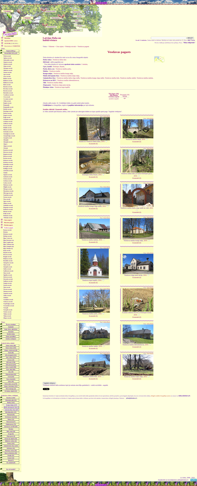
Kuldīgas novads (7, 168)
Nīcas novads (6, 199)
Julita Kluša (106, 116)
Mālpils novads (7, 187)
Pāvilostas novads (8, 209)
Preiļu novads (7, 213)
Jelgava (5, 144)
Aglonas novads (7, 58)
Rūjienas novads (7, 258)
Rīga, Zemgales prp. (8, 246)
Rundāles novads (8, 260)
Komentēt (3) (136, 347)
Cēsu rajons (60, 46)
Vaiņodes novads (7, 293)
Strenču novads (7, 285)
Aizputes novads (7, 62)
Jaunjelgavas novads (8, 134)
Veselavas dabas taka (59, 60)
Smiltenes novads (8, 281)
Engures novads (7, 115)
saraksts (11, 41)
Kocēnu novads (7, 158)
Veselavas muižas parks (63, 69)
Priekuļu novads (8, 217)
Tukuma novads (7, 291)
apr (125, 98)
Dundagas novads (8, 111)
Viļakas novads (7, 314)
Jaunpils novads (7, 138)
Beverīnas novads (8, 89)
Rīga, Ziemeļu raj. (8, 248)
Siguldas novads (7, 275)
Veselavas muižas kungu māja (63, 73)
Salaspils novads (7, 267)
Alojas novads (7, 66)
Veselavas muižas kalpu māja (69, 76)
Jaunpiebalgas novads (9, 136)
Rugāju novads (7, 256)
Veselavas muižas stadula (145, 78)
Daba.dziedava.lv (12, 46)
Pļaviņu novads (7, 211)
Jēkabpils (5, 140)
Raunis (62, 66)
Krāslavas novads (8, 162)
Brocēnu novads (7, 91)
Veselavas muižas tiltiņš (54, 82)
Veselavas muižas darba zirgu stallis (68, 78)
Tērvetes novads (7, 289)
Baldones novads (7, 80)
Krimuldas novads (8, 164)
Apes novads (6, 74)
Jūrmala (5, 148)
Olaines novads (7, 203)
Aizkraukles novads (8, 60)
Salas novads (6, 265)
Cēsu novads (6, 97)
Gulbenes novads (7, 123)
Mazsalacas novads (8, 191)
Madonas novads (7, 185)
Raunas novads (7, 230)
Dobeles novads (7, 109)
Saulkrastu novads (8, 271)
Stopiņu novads (7, 283)
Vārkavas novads (8, 301)
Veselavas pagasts (83, 46)
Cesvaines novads (8, 99)
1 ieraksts (84, 64)
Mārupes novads (7, 189)
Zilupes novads (7, 318)
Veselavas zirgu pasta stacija (61, 85)
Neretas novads (7, 197)
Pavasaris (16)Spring (124, 95)
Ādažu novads (7, 56)
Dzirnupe (56, 66)
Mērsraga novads (8, 193)
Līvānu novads (7, 179)
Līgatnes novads (7, 174)
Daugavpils (6, 105)
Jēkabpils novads (8, 142)
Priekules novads (7, 215)
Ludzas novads (7, 183)
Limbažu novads (7, 176)
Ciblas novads (7, 101)
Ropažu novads (7, 252)
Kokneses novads (8, 160)
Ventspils (5, 308)
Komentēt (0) (93, 144)
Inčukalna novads (8, 131)
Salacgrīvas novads (8, 263)
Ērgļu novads (6, 117)
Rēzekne (5, 232)
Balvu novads (7, 84)
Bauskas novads (7, 86)
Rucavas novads (7, 254)
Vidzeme (51, 46)
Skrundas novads (8, 279)
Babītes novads (7, 78)
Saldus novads (7, 269)
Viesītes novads (7, 312)
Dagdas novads (7, 103)
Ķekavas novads (7, 156)
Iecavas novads (7, 125)
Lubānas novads (7, 181)
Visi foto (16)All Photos (113, 95)
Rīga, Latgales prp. (8, 242)
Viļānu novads (7, 316)
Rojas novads (7, 250)
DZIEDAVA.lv (101, 3)
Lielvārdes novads (8, 170)
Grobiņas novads (7, 121)
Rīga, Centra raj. (7, 238)
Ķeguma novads (7, 154)
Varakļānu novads (8, 299)
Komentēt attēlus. (62, 109)
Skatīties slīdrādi (48, 109)
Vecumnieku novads (8, 305)
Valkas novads (7, 295)
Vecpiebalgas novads (8, 303)
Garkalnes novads (8, 119)
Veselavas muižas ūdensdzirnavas (68, 80)
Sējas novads (6, 273)
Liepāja (5, 172)
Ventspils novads (7, 310)
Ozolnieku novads (8, 205)
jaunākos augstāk (114, 99)
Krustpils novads (7, 166)
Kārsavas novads (7, 152)
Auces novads (7, 76)
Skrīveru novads (7, 277)
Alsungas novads (7, 68)
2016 (102, 141)
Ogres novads (7, 201)
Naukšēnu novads (8, 195)
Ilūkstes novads (7, 129)
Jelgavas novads (7, 146)
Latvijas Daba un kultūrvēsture (52, 39)
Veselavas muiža (54, 71)
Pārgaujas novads (8, 207)
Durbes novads (7, 113)
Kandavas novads (8, 150)
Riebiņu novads (7, 236)
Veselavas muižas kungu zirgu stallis (92, 78)
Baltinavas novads (8, 82)
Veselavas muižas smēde (128, 78)
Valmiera (5, 297)
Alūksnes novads (7, 70)
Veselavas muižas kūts (112, 78)
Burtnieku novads (8, 93)
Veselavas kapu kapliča (62, 87)
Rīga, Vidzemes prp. (8, 244)
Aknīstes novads (7, 64)
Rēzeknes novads (7, 234)
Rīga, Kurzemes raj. (8, 240)
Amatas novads (7, 72)
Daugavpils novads (8, 107)
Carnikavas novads (8, 95)
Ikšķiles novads (7, 127)
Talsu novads (6, 287)
